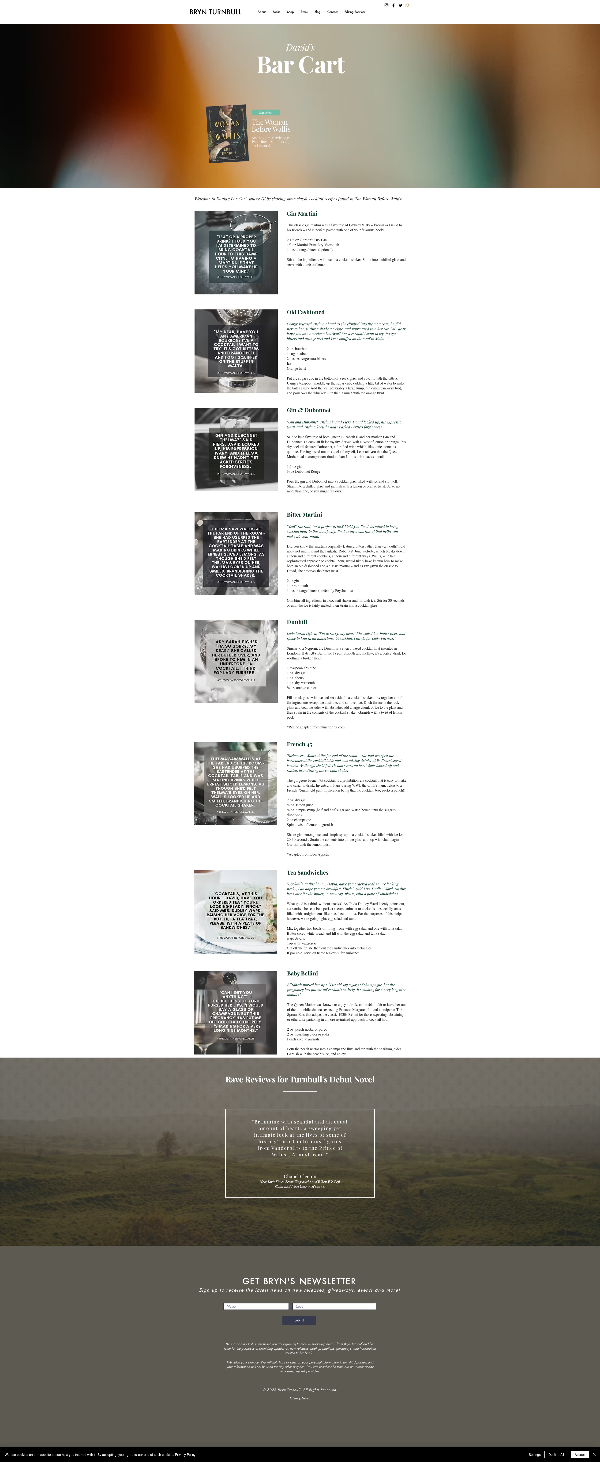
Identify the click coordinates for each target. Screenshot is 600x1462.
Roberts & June (350, 550)
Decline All (556, 1454)
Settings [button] (535, 1454)
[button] (276, 12)
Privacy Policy (185, 1454)
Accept (580, 1454)
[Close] (594, 1454)
